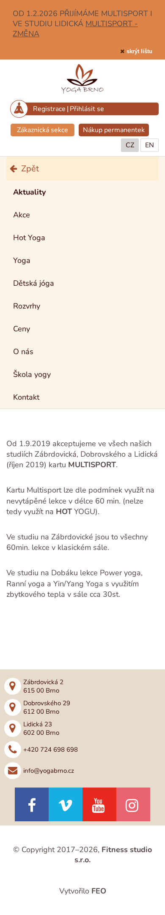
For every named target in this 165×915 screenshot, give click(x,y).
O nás (23, 352)
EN (149, 145)
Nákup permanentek (114, 130)
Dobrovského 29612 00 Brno (46, 707)
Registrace (49, 109)
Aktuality (29, 192)
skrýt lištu (139, 51)
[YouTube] (99, 804)
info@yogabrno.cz (48, 770)
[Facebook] (32, 804)
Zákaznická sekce (42, 130)
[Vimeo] (65, 804)
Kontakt (26, 397)
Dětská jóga (33, 283)
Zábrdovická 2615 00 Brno (43, 686)
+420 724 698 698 (50, 749)
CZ (130, 145)
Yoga (21, 260)
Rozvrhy (26, 306)
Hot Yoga (29, 238)
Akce (21, 215)
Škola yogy (32, 374)
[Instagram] (133, 804)
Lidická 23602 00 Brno (41, 728)
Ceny (21, 329)
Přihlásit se (87, 109)
